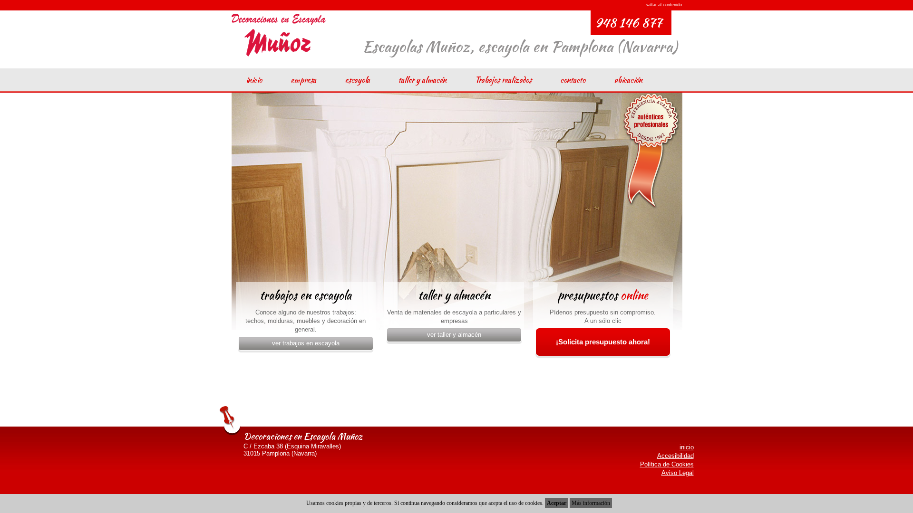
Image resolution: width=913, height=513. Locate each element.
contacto (572, 80)
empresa (303, 80)
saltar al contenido (664, 4)
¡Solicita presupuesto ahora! (603, 342)
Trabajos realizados (503, 80)
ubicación (628, 80)
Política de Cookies (667, 464)
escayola (357, 80)
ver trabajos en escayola (306, 343)
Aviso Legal (677, 472)
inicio (254, 80)
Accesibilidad (675, 455)
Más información (591, 503)
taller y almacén (422, 80)
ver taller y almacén (454, 334)
